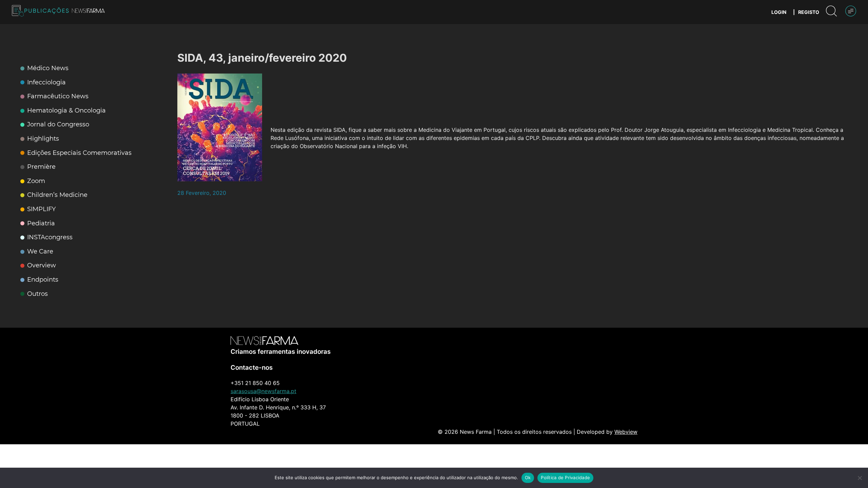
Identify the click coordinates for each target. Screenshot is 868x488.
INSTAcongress (50, 237)
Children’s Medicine (57, 195)
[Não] (859, 477)
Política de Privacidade (565, 477)
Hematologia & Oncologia (66, 110)
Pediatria (41, 223)
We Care (40, 251)
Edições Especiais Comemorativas (79, 153)
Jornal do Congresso (58, 124)
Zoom (36, 181)
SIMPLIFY (41, 209)
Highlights (43, 138)
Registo (808, 12)
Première (41, 166)
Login (778, 12)
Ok (528, 477)
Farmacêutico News (57, 96)
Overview (41, 265)
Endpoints (42, 279)
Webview (625, 431)
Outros (37, 294)
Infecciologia (46, 82)
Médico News (47, 68)
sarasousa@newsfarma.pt (263, 391)
